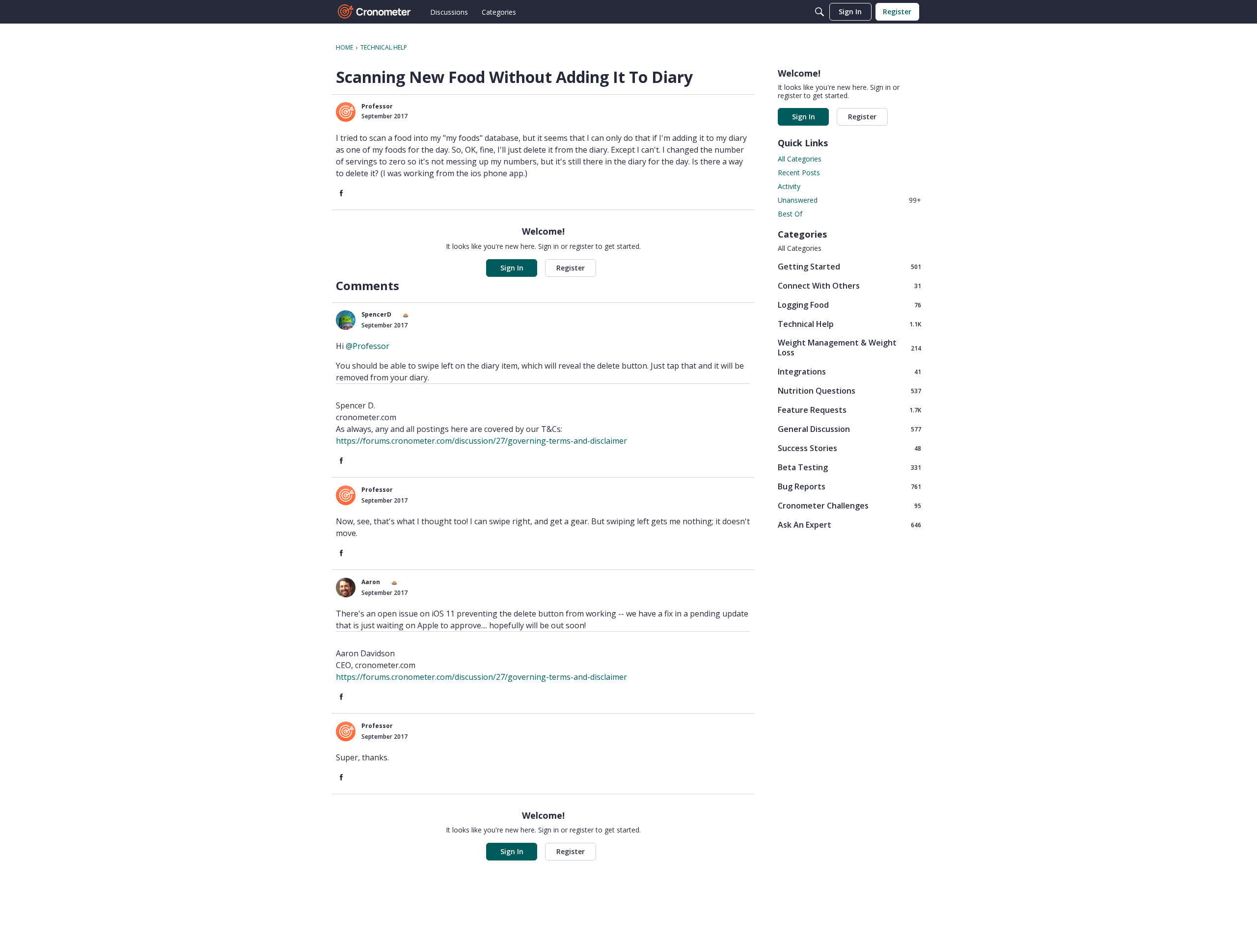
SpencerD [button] (376, 314)
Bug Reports (849, 486)
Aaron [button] (370, 582)
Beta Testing (849, 467)
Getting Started (849, 266)
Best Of (790, 213)
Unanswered (849, 200)
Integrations (849, 371)
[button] (345, 112)
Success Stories (849, 448)
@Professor (367, 346)
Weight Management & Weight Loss (849, 347)
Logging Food (849, 304)
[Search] (819, 12)
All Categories (799, 158)
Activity (789, 186)
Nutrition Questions (849, 390)
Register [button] (570, 267)
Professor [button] (377, 106)
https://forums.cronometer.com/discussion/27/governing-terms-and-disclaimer (481, 440)
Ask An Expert (849, 524)
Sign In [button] (511, 267)
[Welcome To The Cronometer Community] (374, 12)
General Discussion (849, 429)
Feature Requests (849, 409)
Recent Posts (799, 172)
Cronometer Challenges (849, 505)
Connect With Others (849, 285)
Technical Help (849, 324)
